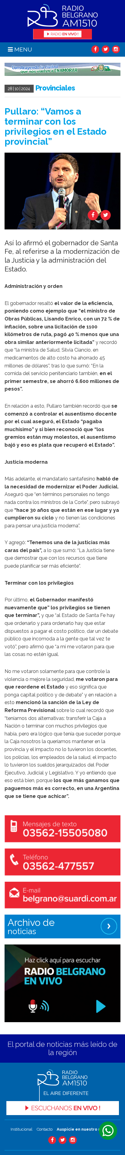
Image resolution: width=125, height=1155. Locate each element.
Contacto (44, 1129)
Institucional (21, 1129)
